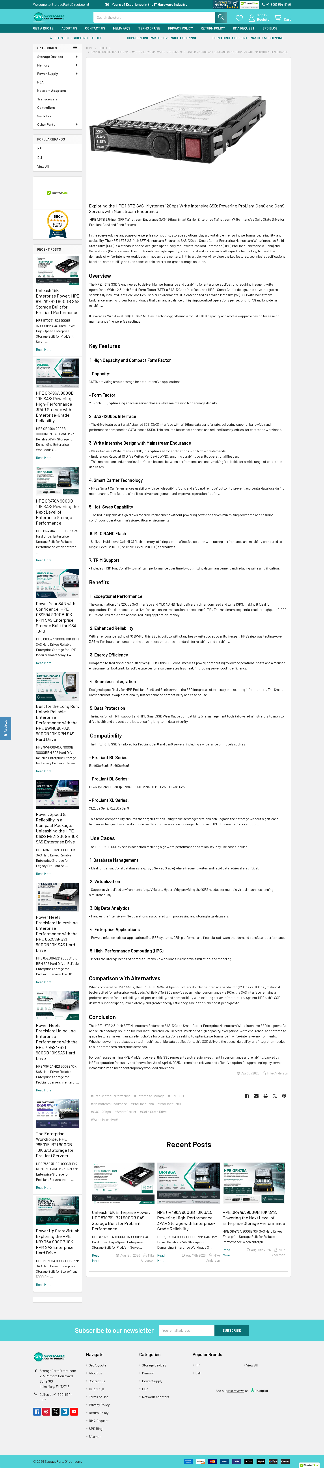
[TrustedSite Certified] (249, 5)
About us (69, 28)
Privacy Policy (180, 28)
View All (43, 166)
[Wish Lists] (240, 18)
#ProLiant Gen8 (142, 1104)
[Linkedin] (65, 1412)
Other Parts (46, 124)
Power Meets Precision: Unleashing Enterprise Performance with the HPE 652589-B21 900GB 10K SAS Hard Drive (57, 933)
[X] (275, 1096)
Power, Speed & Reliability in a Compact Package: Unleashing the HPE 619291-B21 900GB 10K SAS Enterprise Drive (57, 828)
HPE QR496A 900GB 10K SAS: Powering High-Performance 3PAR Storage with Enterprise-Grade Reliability (55, 406)
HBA (40, 82)
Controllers (46, 107)
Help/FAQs (121, 28)
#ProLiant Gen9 (169, 1104)
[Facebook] (247, 1096)
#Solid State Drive (153, 1111)
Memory (43, 65)
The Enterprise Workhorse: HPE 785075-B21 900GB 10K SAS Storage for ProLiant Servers (54, 1144)
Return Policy (213, 28)
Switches (44, 116)
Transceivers (47, 99)
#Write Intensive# (104, 1119)
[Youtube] (74, 1412)
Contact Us (95, 28)
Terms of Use (149, 28)
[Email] (256, 1096)
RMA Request (244, 28)
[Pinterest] (284, 1096)
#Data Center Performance (110, 1096)
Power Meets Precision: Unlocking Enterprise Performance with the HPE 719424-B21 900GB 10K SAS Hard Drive (57, 1041)
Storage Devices (50, 57)
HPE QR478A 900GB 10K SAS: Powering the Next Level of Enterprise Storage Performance (57, 511)
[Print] (266, 1096)
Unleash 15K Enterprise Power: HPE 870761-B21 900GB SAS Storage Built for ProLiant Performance (57, 301)
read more (43, 349)
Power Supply (47, 74)
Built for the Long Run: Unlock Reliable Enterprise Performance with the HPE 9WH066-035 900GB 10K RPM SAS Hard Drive (57, 722)
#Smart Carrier (125, 1111)
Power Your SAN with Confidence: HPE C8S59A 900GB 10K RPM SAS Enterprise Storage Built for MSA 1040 (56, 617)
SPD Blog (270, 28)
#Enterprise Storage (149, 1096)
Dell (40, 157)
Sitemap (95, 1436)
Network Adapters (51, 90)
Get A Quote (43, 28)
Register (264, 19)
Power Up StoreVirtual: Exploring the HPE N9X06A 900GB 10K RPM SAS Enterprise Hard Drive (57, 1241)
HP (39, 148)
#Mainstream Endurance (109, 1104)
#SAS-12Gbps (101, 1111)
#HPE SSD (176, 1096)
